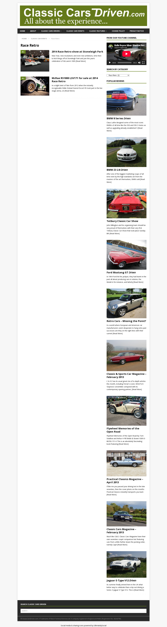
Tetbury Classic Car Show (122, 221)
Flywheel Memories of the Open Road (123, 430)
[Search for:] (83, 611)
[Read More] (81, 61)
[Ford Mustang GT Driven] (126, 255)
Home (22, 31)
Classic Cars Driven (50, 31)
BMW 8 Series (119, 118)
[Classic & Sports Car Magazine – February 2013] (126, 355)
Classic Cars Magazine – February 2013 (121, 531)
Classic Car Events (75, 31)
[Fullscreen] (143, 62)
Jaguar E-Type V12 (121, 580)
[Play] (110, 62)
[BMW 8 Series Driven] (126, 101)
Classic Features (97, 31)
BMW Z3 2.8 (117, 169)
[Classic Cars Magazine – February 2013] (126, 513)
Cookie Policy (118, 31)
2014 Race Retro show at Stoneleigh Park (77, 51)
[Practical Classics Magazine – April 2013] (126, 463)
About (33, 31)
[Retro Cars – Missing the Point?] (126, 303)
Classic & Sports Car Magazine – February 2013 (126, 375)
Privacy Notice (137, 31)
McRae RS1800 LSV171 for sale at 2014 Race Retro (75, 79)
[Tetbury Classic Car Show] (126, 203)
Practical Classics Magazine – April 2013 (125, 480)
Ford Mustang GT (121, 272)
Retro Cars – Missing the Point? (126, 321)
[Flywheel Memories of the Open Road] (126, 411)
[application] (126, 54)
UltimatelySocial (100, 625)
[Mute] (139, 62)
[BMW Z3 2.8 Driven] (126, 152)
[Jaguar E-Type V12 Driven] (126, 564)
